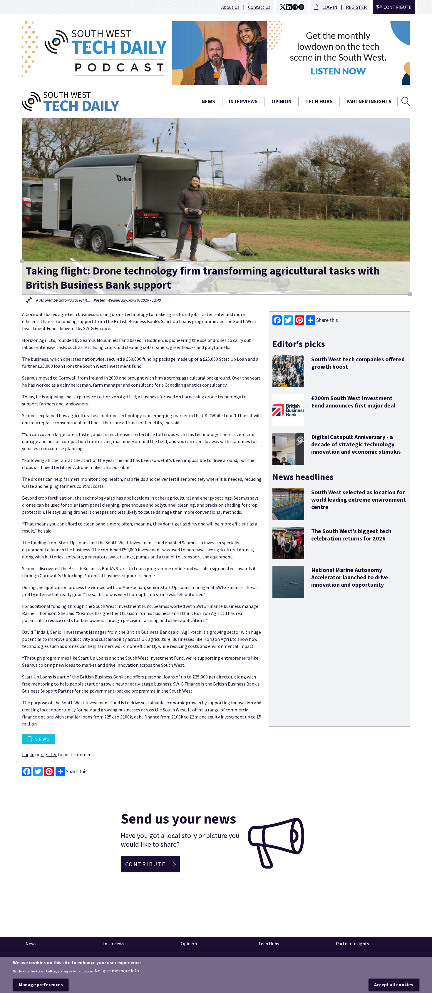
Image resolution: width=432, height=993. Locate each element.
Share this (327, 320)
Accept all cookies (393, 984)
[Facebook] (277, 320)
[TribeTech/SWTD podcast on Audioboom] (301, 7)
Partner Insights (368, 101)
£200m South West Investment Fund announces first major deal (353, 401)
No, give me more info (117, 971)
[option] (216, 53)
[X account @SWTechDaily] (283, 7)
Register (356, 7)
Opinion (282, 101)
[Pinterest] (299, 320)
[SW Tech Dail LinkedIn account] (289, 7)
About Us (230, 7)
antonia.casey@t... (74, 300)
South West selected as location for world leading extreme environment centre (358, 499)
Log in (28, 754)
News (208, 101)
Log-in (329, 7)
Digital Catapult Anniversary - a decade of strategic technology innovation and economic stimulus (356, 444)
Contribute (397, 7)
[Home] (92, 101)
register (49, 754)
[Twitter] (288, 320)
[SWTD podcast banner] (216, 53)
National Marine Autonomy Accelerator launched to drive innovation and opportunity (349, 577)
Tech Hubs (319, 101)
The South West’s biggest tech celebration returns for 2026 (351, 534)
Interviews (243, 101)
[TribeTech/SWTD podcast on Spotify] (295, 7)
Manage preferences (41, 984)
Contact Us (259, 7)
